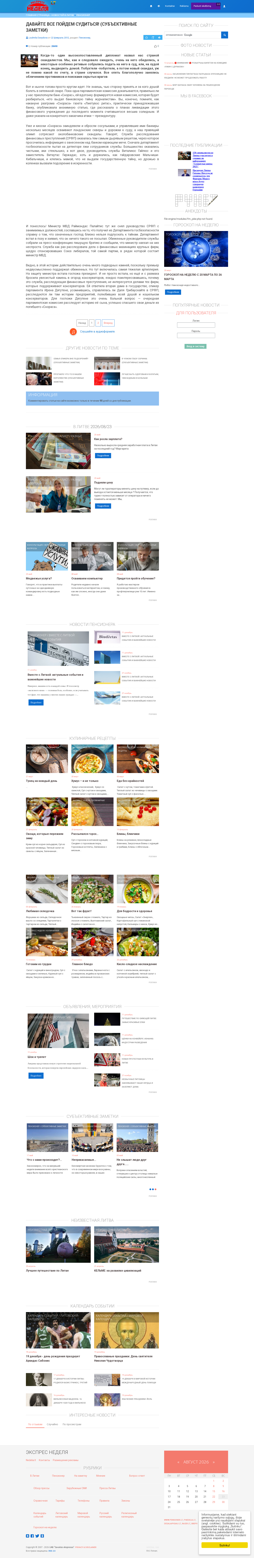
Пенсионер (83, 15)
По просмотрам (72, 1424)
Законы (125, 1500)
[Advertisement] (92, 195)
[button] (32, 1142)
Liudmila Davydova (38, 37)
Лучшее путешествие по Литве (47, 1270)
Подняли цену (103, 482)
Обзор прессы (41, 1488)
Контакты (44, 1460)
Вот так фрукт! (81, 911)
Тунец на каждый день (41, 781)
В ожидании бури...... (85, 1159)
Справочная (41, 1500)
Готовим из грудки (38, 964)
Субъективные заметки (53, 1126)
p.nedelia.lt (190, 1520)
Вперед (108, 323)
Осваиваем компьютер (87, 578)
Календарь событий (43, 1315)
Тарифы (60, 1500)
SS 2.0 (52, 1551)
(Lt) (218, 4)
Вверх (194, 1524)
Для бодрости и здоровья (134, 911)
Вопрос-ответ (137, 1475)
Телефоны (84, 1500)
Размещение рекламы (65, 1460)
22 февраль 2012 (60, 37)
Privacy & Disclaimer (85, 1547)
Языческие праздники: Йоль (137, 1399)
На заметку (80, 1475)
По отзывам (35, 1424)
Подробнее (103, 455)
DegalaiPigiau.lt (172, 1524)
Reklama (184, 6)
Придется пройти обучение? (136, 578)
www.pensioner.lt (173, 1520)
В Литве (34, 1475)
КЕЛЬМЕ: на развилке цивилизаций (117, 1270)
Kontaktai (170, 6)
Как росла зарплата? (108, 439)
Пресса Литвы (108, 1488)
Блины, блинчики (128, 834)
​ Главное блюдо (82, 964)
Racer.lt (186, 1524)
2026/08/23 (101, 426)
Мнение (100, 1475)
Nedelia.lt (31, 1460)
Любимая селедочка (40, 911)
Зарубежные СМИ (77, 1488)
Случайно (52, 1424)
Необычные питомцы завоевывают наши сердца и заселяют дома (137, 1083)
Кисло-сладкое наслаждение (137, 964)
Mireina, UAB (153, 1547)
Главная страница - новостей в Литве (50, 15)
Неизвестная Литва (42, 1230)
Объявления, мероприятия (50, 1017)
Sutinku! (224, 1545)
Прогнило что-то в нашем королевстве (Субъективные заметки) (69, 378)
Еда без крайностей (130, 781)
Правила (104, 1500)
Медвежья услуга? (39, 578)
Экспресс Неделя (36, 747)
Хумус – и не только (84, 781)
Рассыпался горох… (84, 834)
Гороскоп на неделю (182, 234)
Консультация (39, 436)
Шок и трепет (37, 1057)
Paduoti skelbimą (202, 6)
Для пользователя (196, 312)
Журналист (60, 436)
